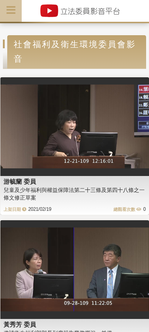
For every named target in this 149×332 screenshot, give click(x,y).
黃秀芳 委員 (20, 324)
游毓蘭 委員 (20, 181)
